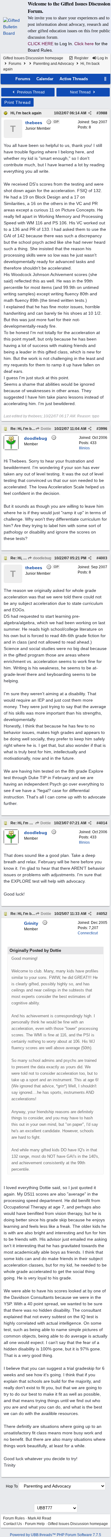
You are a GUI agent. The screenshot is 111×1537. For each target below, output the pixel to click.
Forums (15, 63)
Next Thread (81, 92)
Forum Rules (14, 1518)
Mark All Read (39, 1518)
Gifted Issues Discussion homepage (33, 58)
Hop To (12, 1486)
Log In (102, 58)
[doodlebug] (11, 449)
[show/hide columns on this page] (105, 78)
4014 (103, 823)
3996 (103, 429)
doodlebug (41, 558)
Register (80, 58)
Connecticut (88, 933)
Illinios (84, 448)
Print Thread (17, 102)
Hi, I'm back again (25, 113)
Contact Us (12, 1524)
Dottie (45, 429)
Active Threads (74, 79)
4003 (103, 558)
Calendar (44, 79)
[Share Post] (89, 113)
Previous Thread (30, 92)
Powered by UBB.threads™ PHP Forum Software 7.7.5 (55, 1535)
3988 (103, 113)
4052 (103, 914)
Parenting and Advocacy (53, 63)
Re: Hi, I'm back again (29, 429)
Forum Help (35, 1524)
